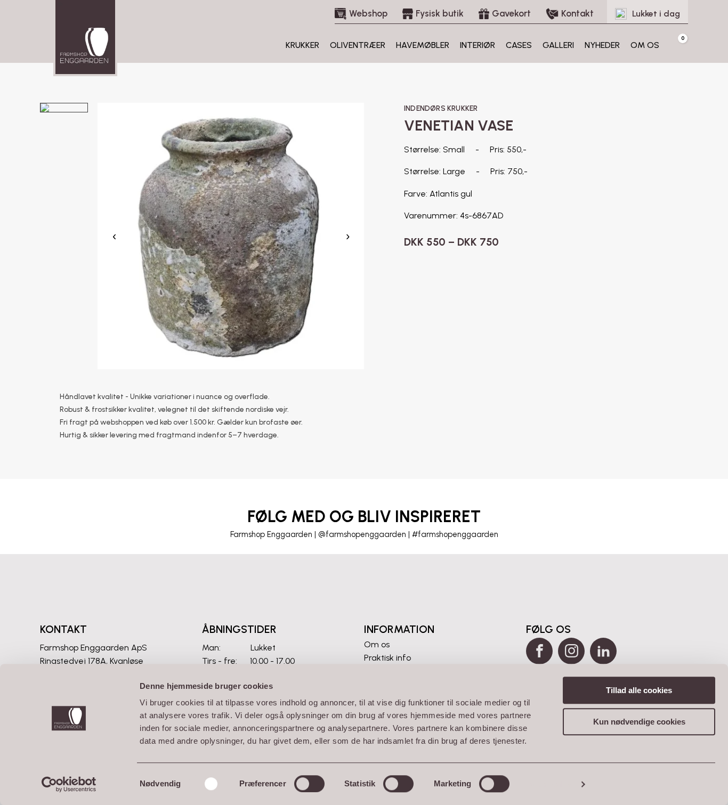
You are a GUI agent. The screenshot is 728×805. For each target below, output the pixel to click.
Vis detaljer (551, 783)
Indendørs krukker (441, 108)
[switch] (309, 783)
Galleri (558, 45)
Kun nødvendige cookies (639, 721)
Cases (519, 45)
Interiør (477, 45)
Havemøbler (422, 45)
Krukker (302, 45)
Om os (644, 45)
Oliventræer (357, 45)
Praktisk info (387, 658)
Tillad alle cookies (639, 690)
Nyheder (602, 45)
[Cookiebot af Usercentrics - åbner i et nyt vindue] (69, 784)
